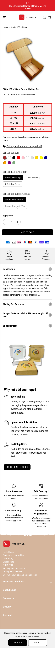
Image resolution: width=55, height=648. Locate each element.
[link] (27, 544)
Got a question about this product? (24, 146)
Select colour (11, 153)
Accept (37, 642)
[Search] (44, 17)
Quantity (8, 216)
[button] (4, 17)
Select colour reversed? (16, 194)
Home (5, 27)
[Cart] (49, 17)
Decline (17, 642)
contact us (33, 137)
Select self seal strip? (15, 172)
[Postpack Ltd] (27, 17)
